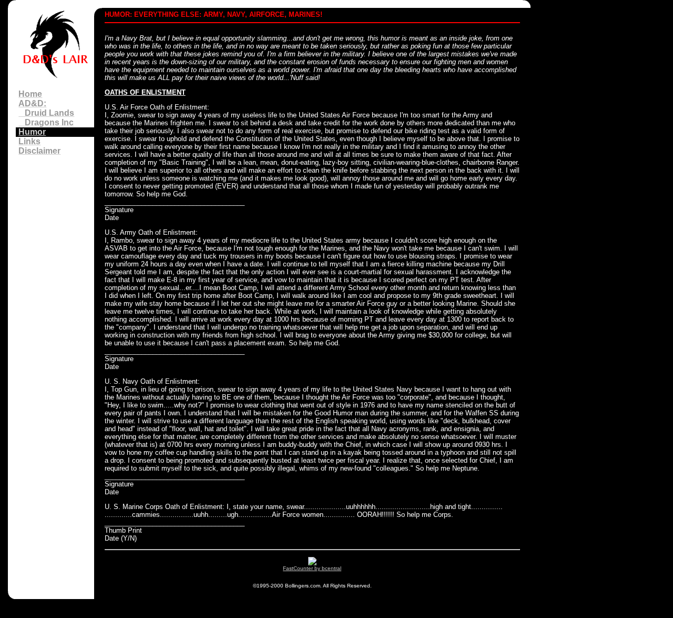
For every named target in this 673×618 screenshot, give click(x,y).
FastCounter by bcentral (312, 568)
